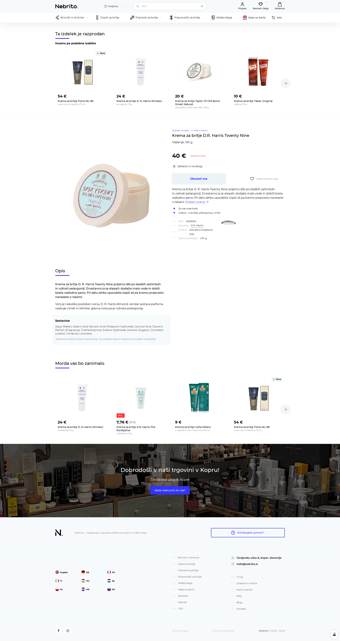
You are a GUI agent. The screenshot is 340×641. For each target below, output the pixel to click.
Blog (239, 602)
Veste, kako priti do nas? (170, 490)
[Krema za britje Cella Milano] (199, 397)
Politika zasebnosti (224, 630)
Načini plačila (245, 589)
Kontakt (241, 608)
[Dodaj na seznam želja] (103, 95)
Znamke (183, 595)
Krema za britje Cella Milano (193, 427)
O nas (240, 576)
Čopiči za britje (186, 563)
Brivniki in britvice (188, 557)
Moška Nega (185, 583)
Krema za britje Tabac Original (253, 101)
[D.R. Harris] (228, 222)
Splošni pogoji (180, 630)
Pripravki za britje (188, 570)
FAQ (239, 596)
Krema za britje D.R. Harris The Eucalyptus (136, 428)
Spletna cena (198, 155)
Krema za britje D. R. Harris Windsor (139, 101)
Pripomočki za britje (190, 576)
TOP (180, 608)
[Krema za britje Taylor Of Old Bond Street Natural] (199, 71)
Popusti (182, 602)
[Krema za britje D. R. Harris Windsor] (141, 71)
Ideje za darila (186, 589)
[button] (285, 83)
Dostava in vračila (247, 583)
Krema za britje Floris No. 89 (76, 101)
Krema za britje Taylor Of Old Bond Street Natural (197, 102)
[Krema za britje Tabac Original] (258, 71)
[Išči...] (202, 6)
